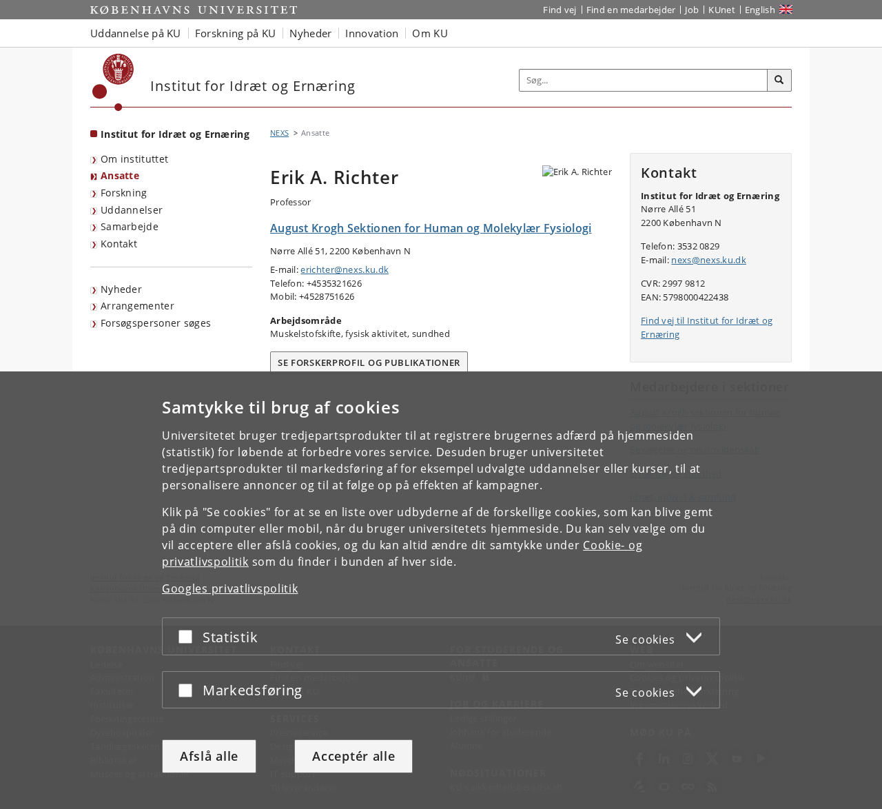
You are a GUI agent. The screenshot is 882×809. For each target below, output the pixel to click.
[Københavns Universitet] (113, 82)
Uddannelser (132, 209)
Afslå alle (209, 756)
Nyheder (121, 289)
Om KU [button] (430, 33)
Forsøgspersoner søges (156, 322)
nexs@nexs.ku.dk (708, 260)
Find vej (559, 9)
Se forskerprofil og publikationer (369, 362)
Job (692, 9)
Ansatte (120, 175)
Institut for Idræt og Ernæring (175, 134)
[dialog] (441, 590)
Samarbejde (129, 226)
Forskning (124, 192)
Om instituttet (134, 158)
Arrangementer (137, 305)
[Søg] (779, 80)
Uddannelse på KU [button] (135, 33)
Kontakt (119, 243)
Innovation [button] (371, 33)
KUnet (721, 9)
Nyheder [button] (310, 33)
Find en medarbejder (631, 9)
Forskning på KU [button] (235, 33)
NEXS (279, 132)
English (760, 9)
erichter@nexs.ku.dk (344, 269)
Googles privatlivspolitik (230, 588)
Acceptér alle (353, 756)
